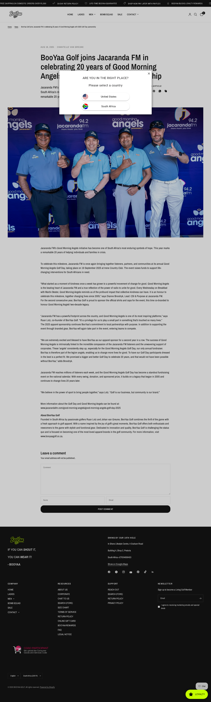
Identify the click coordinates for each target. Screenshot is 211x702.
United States (108, 96)
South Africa (108, 106)
